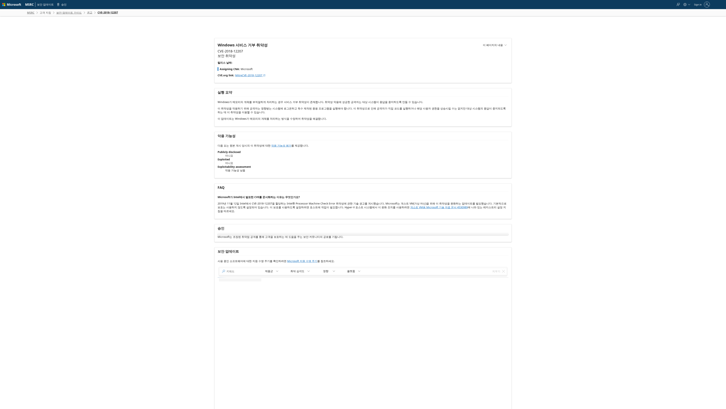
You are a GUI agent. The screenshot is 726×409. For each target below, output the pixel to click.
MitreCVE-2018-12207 (250, 75)
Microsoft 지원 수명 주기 (302, 261)
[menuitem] (29, 4)
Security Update (453, 303)
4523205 (430, 356)
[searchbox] (242, 280)
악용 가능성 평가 (281, 145)
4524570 (430, 303)
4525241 (430, 346)
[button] (228, 294)
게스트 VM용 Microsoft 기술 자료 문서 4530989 (439, 207)
